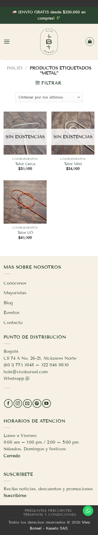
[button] (7, 41)
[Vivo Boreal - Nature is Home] (49, 42)
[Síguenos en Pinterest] (37, 403)
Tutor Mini (73, 164)
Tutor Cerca (25, 164)
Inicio (14, 68)
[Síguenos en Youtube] (46, 403)
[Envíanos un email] (27, 403)
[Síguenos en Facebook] (8, 403)
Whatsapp (14, 378)
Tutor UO (25, 233)
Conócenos (15, 283)
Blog (8, 302)
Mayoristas (15, 292)
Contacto (13, 322)
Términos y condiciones (49, 515)
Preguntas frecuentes (48, 511)
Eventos (12, 312)
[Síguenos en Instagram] (18, 403)
